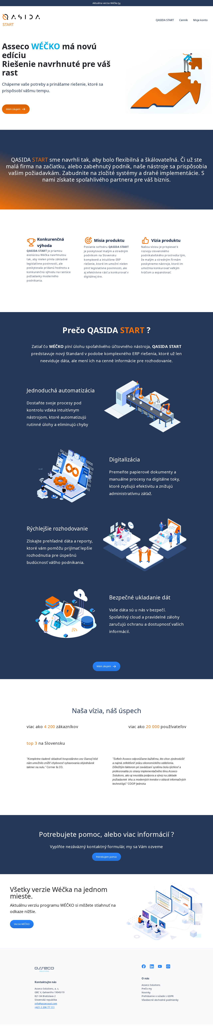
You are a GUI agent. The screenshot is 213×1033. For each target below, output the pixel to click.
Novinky (146, 992)
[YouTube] (160, 966)
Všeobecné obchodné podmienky (160, 999)
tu (119, 3)
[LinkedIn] (152, 966)
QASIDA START (165, 20)
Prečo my (147, 988)
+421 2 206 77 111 (45, 1007)
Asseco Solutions (151, 985)
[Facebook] (144, 966)
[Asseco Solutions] (168, 966)
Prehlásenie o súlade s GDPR (158, 996)
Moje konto (200, 20)
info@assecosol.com (46, 1003)
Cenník (183, 20)
